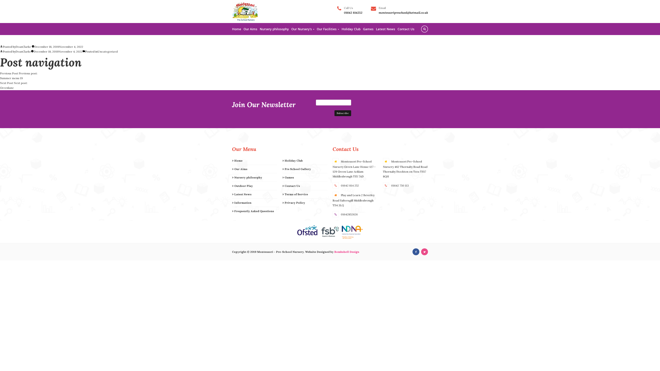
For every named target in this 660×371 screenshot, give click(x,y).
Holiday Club (351, 29)
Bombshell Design (346, 252)
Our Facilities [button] (327, 29)
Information (242, 202)
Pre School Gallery (297, 169)
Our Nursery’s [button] (302, 29)
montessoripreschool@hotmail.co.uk (403, 13)
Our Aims (250, 29)
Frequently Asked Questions (254, 211)
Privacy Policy (294, 202)
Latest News (385, 29)
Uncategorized (108, 51)
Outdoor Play (243, 186)
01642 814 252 (350, 185)
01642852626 (349, 214)
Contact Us (406, 29)
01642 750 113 (400, 185)
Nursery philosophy (274, 29)
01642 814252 (353, 13)
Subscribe (343, 113)
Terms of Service (296, 194)
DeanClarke (23, 46)
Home (236, 29)
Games (368, 29)
